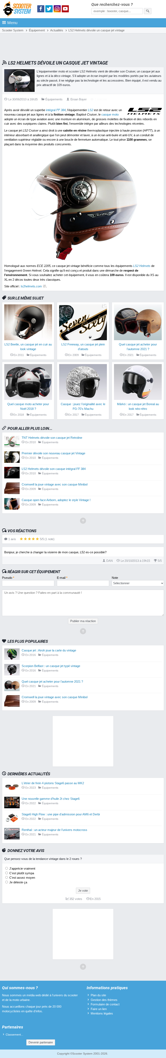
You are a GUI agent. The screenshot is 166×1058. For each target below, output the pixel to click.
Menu (12, 22)
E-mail (62, 577)
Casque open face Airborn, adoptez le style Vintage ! (56, 500)
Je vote (83, 890)
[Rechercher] (147, 11)
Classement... (14, 1034)
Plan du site (98, 995)
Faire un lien (99, 1009)
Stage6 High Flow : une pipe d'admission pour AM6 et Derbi (61, 814)
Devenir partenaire (41, 1042)
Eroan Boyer (78, 99)
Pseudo (8, 577)
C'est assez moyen (22, 877)
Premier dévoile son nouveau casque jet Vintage (53, 453)
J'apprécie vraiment (22, 868)
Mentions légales (102, 1013)
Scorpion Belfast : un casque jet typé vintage (51, 666)
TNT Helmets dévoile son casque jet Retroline (52, 437)
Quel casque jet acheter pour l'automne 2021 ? (52, 681)
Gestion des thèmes (104, 1000)
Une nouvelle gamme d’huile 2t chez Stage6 (51, 798)
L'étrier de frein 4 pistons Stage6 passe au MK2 (53, 783)
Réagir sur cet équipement (33, 571)
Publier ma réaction (83, 621)
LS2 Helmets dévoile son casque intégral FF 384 (54, 469)
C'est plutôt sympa (21, 873)
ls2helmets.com (31, 286)
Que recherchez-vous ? (112, 4)
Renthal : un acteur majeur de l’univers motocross (54, 830)
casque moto (110, 114)
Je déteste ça (18, 882)
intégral (56, 110)
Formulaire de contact (105, 1004)
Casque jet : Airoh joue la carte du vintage (49, 650)
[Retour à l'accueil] (18, 9)
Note (115, 577)
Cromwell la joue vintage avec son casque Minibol (54, 484)
